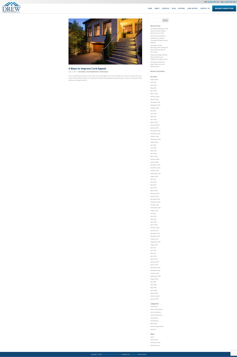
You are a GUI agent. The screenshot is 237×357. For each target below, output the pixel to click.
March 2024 (154, 156)
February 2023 (154, 193)
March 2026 (154, 94)
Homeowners (104, 72)
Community (82, 72)
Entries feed (154, 340)
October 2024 (154, 136)
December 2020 (155, 267)
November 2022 (155, 202)
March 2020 (154, 293)
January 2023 (154, 196)
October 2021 (154, 239)
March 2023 (154, 191)
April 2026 (153, 91)
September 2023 (155, 173)
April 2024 (153, 153)
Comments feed (155, 342)
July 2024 (153, 145)
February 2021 (154, 262)
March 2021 (154, 259)
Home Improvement (156, 309)
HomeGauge (134, 354)
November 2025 (155, 105)
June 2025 (153, 113)
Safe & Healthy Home (156, 326)
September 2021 (155, 242)
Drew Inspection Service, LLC (111, 354)
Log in (152, 337)
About (157, 8)
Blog (174, 8)
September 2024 (155, 139)
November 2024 (155, 133)
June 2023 (153, 182)
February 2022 (154, 228)
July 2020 (153, 282)
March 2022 (154, 225)
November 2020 (155, 270)
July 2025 (153, 111)
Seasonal (153, 329)
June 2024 (153, 148)
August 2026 (154, 79)
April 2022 (153, 222)
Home (150, 8)
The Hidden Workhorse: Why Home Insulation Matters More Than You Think (159, 31)
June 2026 (153, 85)
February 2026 (154, 96)
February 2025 (154, 125)
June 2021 (153, 250)
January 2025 (154, 128)
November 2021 (155, 236)
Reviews (181, 8)
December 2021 (155, 233)
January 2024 (154, 162)
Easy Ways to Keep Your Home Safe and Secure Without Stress (157, 64)
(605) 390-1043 (231, 2)
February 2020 (154, 296)
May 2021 (153, 253)
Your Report (192, 8)
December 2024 (155, 131)
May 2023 (153, 185)
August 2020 (154, 279)
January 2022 (154, 230)
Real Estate (153, 323)
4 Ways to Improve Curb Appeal (87, 68)
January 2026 (154, 99)
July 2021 (153, 248)
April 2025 (153, 119)
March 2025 (154, 122)
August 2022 (154, 210)
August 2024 (154, 142)
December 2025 (155, 102)
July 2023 (153, 179)
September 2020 (155, 276)
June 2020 (153, 285)
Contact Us (205, 8)
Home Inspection (155, 312)
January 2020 (154, 299)
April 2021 (153, 256)
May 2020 (153, 287)
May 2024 (153, 151)
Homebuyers (154, 318)
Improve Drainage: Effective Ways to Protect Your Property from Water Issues (158, 57)
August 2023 (154, 176)
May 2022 (153, 219)
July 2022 (153, 213)
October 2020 (154, 273)
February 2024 (154, 159)
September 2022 (155, 208)
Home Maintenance (92, 72)
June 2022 (153, 216)
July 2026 (153, 82)
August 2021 (154, 245)
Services (166, 8)
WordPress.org (155, 345)
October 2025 (154, 108)
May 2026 (153, 88)
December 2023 (155, 165)
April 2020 (153, 290)
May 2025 (153, 116)
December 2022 (155, 199)
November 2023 (155, 168)
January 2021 (154, 265)
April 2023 (153, 188)
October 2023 (154, 171)
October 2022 (154, 205)
